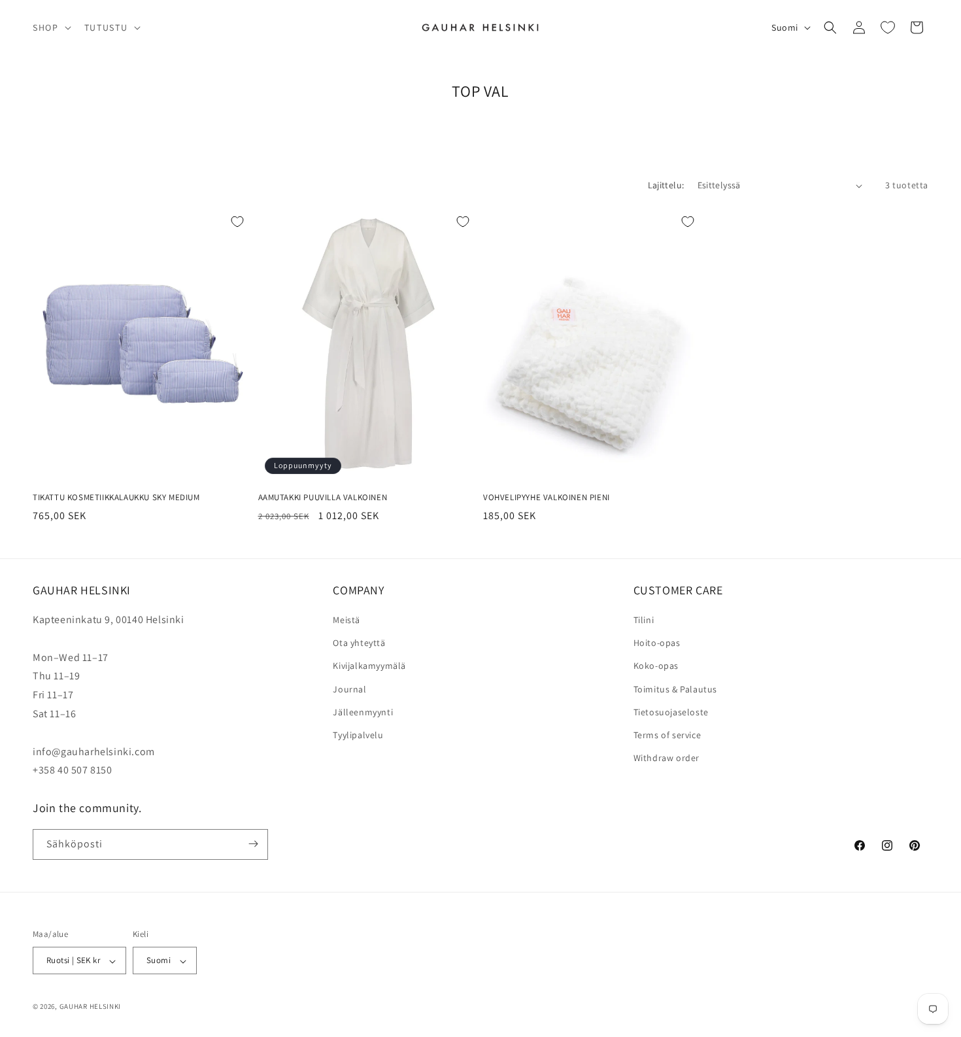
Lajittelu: (666, 185)
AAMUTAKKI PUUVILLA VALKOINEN (323, 497)
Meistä (346, 620)
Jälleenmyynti (363, 712)
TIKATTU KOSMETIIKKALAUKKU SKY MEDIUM (116, 497)
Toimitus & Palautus (675, 689)
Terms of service (667, 735)
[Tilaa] (253, 843)
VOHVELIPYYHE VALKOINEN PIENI (546, 497)
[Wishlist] (887, 27)
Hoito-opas (657, 643)
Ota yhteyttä (359, 643)
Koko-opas (656, 666)
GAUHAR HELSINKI (90, 1007)
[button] (50, 27)
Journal (349, 689)
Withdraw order (666, 758)
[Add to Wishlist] (237, 221)
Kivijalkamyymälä (369, 666)
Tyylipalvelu (358, 735)
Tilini (643, 620)
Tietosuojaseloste (671, 712)
